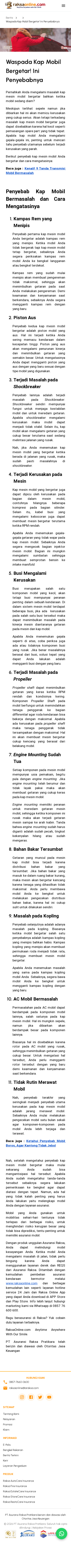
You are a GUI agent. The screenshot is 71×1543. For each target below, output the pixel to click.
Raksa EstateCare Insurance (19, 1491)
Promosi (7, 1424)
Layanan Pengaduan (15, 1465)
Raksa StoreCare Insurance (19, 1496)
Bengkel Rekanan (13, 1450)
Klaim (6, 1429)
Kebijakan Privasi (42, 1527)
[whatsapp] (61, 1533)
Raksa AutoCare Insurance (18, 1480)
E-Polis (7, 1444)
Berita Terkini (11, 1455)
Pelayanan (9, 1419)
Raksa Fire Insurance (15, 1486)
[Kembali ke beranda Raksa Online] (24, 5)
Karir (5, 1460)
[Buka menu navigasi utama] (63, 5)
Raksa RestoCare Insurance (19, 1502)
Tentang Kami (11, 1414)
